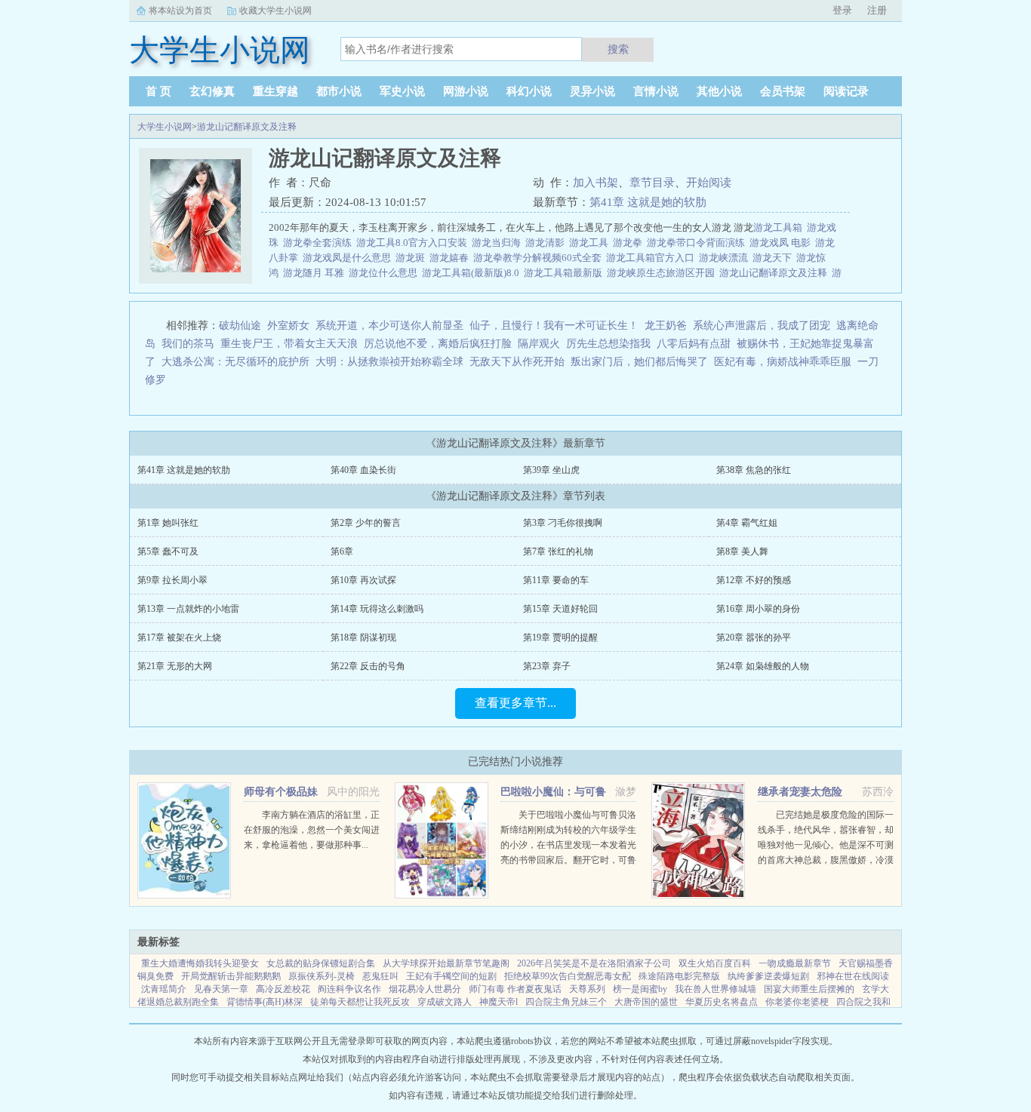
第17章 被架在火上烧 (179, 637)
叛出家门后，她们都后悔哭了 (639, 361)
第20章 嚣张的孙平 (753, 637)
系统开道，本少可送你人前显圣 (389, 325)
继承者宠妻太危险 (800, 791)
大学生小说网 (164, 126)
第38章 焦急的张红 (753, 470)
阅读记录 (846, 91)
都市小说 (339, 91)
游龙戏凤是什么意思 (349, 257)
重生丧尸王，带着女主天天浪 (289, 343)
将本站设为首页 (180, 10)
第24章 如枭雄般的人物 (762, 666)
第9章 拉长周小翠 (172, 580)
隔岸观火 (539, 343)
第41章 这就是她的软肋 (647, 202)
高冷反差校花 (283, 989)
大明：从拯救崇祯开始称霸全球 (389, 361)
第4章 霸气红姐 (746, 523)
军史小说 (402, 91)
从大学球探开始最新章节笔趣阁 (446, 963)
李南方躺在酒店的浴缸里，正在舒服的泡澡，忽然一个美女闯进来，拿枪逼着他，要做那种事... (312, 829)
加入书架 (595, 183)
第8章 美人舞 (742, 551)
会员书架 (782, 91)
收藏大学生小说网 (275, 10)
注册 (877, 10)
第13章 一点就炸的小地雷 (188, 609)
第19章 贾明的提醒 (560, 637)
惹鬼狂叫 (380, 976)
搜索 (618, 49)
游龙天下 (774, 257)
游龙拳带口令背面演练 (698, 242)
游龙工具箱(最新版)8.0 (473, 272)
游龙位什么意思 (385, 272)
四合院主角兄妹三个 (566, 1002)
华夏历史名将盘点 (721, 1002)
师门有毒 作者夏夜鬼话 (515, 989)
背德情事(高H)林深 (264, 1002)
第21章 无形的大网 (174, 666)
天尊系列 (587, 989)
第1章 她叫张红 (168, 523)
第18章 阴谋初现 (363, 637)
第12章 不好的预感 (753, 580)
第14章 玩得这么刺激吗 (377, 609)
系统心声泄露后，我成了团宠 (761, 325)
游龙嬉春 (451, 257)
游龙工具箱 (780, 227)
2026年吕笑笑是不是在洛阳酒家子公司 (594, 963)
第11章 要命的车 (556, 580)
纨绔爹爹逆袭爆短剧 (768, 976)
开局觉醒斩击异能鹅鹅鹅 (231, 976)
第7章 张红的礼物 (558, 551)
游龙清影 (547, 242)
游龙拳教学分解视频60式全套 (539, 257)
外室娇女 (288, 325)
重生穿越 (275, 91)
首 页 (158, 91)
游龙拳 (630, 242)
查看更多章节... (515, 702)
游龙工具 (591, 242)
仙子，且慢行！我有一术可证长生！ (554, 325)
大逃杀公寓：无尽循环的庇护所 (235, 361)
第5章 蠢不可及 (168, 551)
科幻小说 (529, 91)
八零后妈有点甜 (694, 343)
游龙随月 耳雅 (316, 272)
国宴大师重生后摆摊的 (809, 989)
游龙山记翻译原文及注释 (247, 126)
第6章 (342, 551)
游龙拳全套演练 (319, 242)
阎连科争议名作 (349, 989)
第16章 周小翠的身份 (758, 609)
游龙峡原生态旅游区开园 (663, 272)
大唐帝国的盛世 (646, 1002)
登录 (842, 10)
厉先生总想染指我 (608, 343)
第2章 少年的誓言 (366, 523)
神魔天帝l (498, 1002)
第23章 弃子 (547, 666)
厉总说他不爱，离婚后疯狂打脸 (438, 343)
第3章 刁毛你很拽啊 (562, 523)
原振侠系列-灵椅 (321, 976)
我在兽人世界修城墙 (715, 989)
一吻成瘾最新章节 (795, 963)
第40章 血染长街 (363, 470)
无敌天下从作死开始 (517, 361)
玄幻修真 (212, 91)
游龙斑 (412, 257)
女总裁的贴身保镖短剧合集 (320, 963)
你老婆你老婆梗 (797, 1002)
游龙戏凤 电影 (782, 242)
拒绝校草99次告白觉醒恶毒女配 (567, 976)
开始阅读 (708, 183)
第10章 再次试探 (363, 580)
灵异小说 (592, 91)
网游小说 (465, 91)
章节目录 (652, 183)
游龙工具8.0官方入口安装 (414, 242)
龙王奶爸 (666, 325)
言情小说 (656, 91)
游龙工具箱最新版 (565, 272)
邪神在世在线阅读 (853, 976)
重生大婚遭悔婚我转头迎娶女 (200, 963)
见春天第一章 (221, 989)
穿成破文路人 (444, 1002)
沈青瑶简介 (163, 989)
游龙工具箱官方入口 (652, 257)
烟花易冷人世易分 (425, 989)
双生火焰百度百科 (715, 963)
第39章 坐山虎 (551, 470)
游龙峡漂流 (725, 257)
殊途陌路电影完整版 (679, 976)
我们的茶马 (188, 343)
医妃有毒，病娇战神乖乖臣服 (782, 361)
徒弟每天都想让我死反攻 (360, 1002)
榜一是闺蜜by (640, 989)
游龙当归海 (498, 242)
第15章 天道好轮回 (560, 609)
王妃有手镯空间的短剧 (451, 976)
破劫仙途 (240, 325)
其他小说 (719, 91)
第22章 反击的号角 (368, 666)
